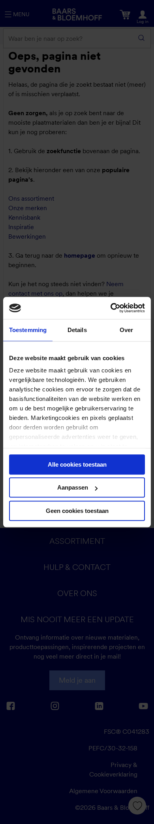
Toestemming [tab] (28, 330)
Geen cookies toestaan (77, 510)
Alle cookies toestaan (77, 464)
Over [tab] (126, 330)
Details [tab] (77, 330)
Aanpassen (72, 487)
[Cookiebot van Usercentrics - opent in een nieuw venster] (111, 308)
